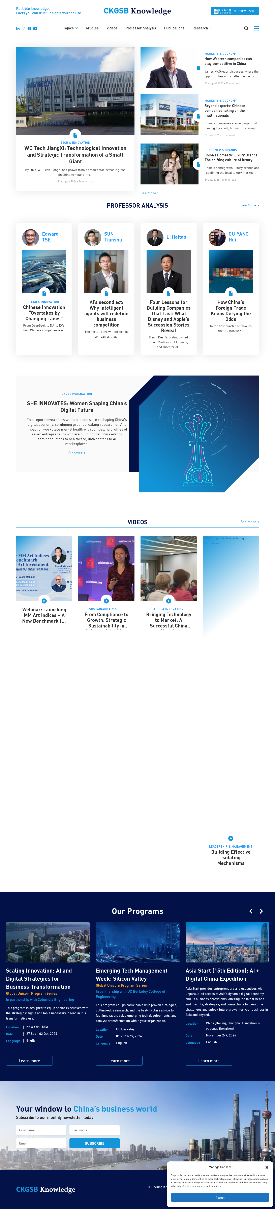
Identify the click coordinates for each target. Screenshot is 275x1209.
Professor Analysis (141, 28)
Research (200, 28)
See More (149, 193)
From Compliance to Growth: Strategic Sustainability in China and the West (106, 622)
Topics (68, 28)
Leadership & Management (230, 846)
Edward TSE (50, 236)
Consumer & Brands (221, 150)
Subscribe (94, 1143)
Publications (174, 28)
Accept (220, 1197)
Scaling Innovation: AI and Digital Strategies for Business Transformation (39, 978)
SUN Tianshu (113, 236)
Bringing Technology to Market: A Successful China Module (168, 622)
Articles (92, 28)
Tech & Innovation (75, 142)
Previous (250, 911)
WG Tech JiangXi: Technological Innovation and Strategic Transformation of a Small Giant (75, 154)
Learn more (29, 1060)
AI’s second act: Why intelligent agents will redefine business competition (106, 313)
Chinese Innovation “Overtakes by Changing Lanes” (44, 312)
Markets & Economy (221, 53)
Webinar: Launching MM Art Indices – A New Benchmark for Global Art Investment (44, 621)
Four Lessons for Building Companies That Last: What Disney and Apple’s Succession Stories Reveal (169, 316)
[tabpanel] (44, 289)
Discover (75, 453)
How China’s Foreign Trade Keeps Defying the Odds (231, 310)
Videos (112, 28)
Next (261, 911)
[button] (267, 1167)
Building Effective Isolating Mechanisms (231, 857)
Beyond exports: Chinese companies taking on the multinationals (225, 110)
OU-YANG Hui (239, 236)
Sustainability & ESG (106, 609)
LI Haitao (176, 237)
